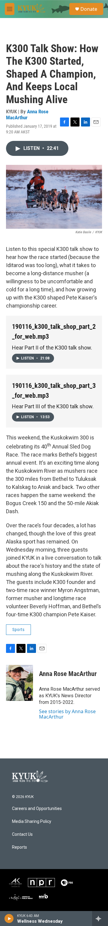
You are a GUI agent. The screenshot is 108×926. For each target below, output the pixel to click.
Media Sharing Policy (31, 821)
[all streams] (100, 918)
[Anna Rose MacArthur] (19, 683)
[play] (9, 919)
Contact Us (22, 834)
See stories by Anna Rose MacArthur (67, 714)
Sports (18, 629)
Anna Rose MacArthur (27, 114)
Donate (88, 9)
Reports (19, 847)
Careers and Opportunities (37, 808)
